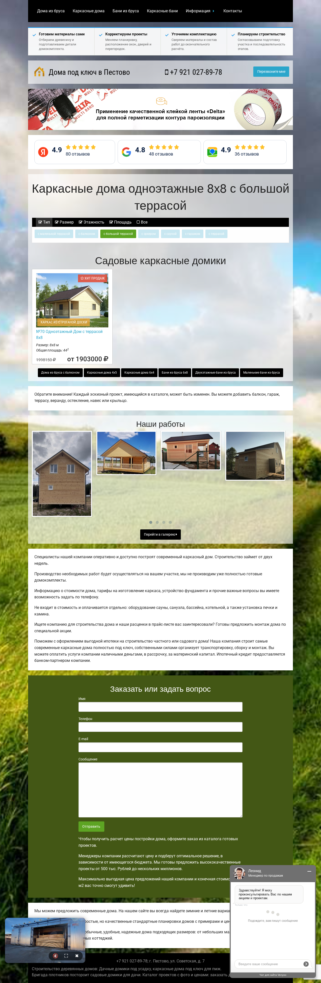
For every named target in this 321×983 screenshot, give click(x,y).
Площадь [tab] (122, 222)
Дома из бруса (51, 11)
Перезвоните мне (271, 71)
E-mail (83, 739)
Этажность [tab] (93, 222)
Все (143, 222)
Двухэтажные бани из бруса (215, 372)
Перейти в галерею (160, 534)
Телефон (85, 719)
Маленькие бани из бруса (261, 372)
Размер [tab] (66, 222)
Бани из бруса (126, 11)
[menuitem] (51, 11)
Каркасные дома (89, 11)
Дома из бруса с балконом (60, 372)
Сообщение (87, 759)
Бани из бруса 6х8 (175, 372)
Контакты (232, 11)
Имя (82, 699)
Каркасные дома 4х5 (102, 372)
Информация (198, 11)
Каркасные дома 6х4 (139, 372)
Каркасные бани (162, 11)
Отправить (91, 826)
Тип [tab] (46, 222)
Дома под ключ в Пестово (88, 72)
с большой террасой (118, 234)
